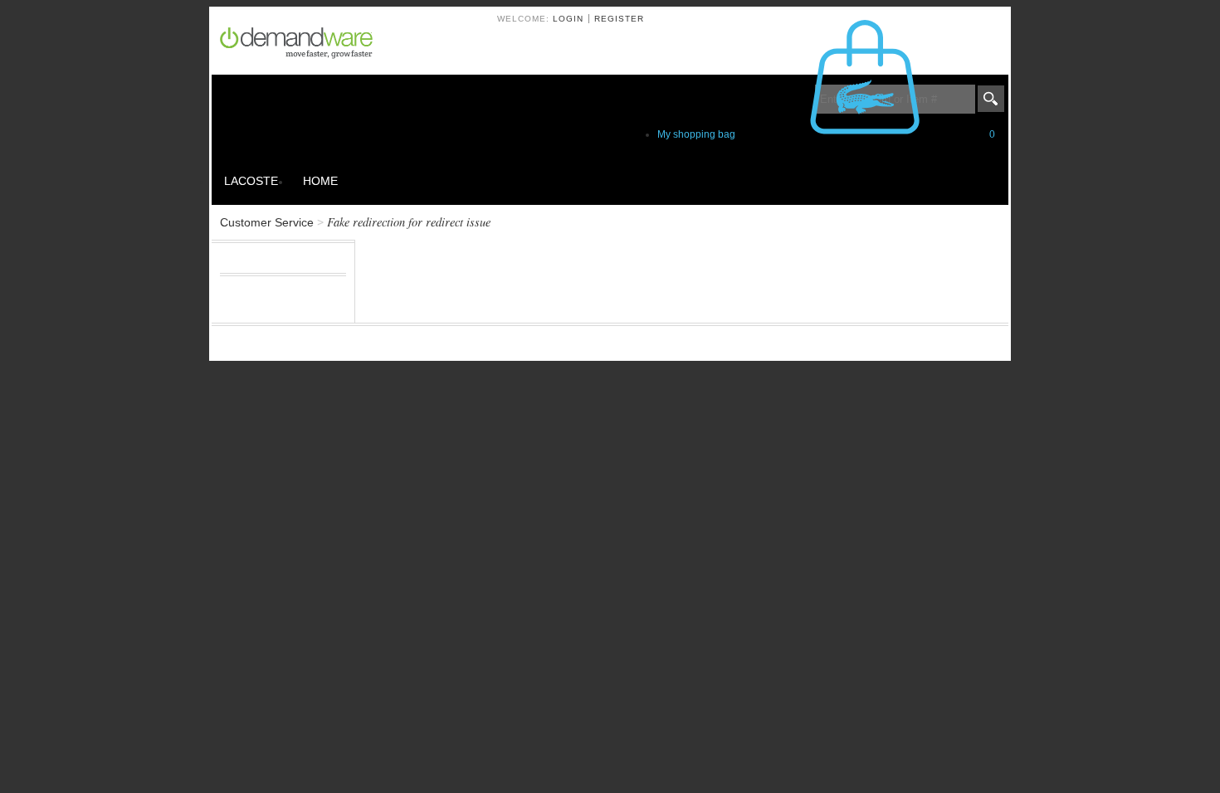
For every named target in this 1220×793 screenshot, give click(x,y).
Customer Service (267, 222)
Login (568, 18)
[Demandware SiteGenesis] (303, 45)
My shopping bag (826, 134)
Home (320, 180)
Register (619, 18)
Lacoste (251, 180)
